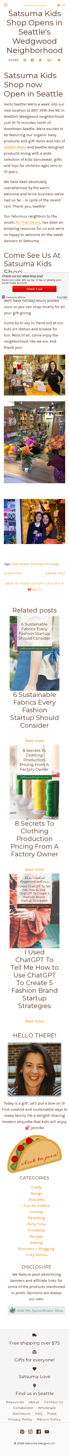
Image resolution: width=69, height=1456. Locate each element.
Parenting (36, 1218)
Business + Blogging (36, 1249)
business (36, 564)
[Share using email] (59, 60)
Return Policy (49, 1419)
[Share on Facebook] (32, 60)
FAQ (38, 1414)
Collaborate (23, 1408)
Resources (15, 1402)
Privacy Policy (20, 1419)
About (34, 1402)
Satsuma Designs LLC (40, 1443)
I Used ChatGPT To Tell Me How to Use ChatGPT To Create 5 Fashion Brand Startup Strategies (35, 979)
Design (36, 1193)
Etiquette (36, 1199)
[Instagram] (30, 1432)
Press (51, 1414)
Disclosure (21, 1414)
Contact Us (53, 1402)
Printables (36, 1230)
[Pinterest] (22, 1432)
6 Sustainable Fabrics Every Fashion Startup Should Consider (34, 710)
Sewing (36, 1242)
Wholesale (47, 1408)
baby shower (20, 564)
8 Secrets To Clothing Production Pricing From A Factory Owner (35, 839)
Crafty (36, 1187)
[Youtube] (47, 1432)
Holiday (36, 1212)
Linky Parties (36, 1255)
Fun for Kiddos (36, 1206)
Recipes (36, 1236)
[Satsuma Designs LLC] (35, 5)
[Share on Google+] (49, 60)
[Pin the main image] (24, 60)
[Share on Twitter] (40, 60)
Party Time (36, 1224)
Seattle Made (15, 147)
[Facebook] (38, 1432)
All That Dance (28, 222)
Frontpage (51, 564)
